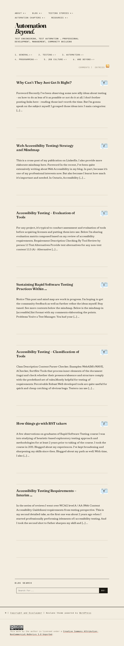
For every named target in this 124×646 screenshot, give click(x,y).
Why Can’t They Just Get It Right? (44, 82)
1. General (22, 54)
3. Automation (72, 54)
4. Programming (25, 59)
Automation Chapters (29, 17)
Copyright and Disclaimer (26, 613)
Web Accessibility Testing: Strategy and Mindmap (44, 147)
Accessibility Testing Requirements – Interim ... (46, 492)
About (19, 13)
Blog (36, 13)
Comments (84, 67)
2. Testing (46, 54)
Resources (58, 17)
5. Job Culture (54, 59)
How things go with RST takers (41, 423)
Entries (99, 67)
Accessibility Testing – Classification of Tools (47, 354)
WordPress (85, 613)
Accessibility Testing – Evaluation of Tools (45, 215)
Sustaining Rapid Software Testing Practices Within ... (44, 286)
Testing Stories (59, 13)
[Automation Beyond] (30, 28)
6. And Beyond (83, 59)
